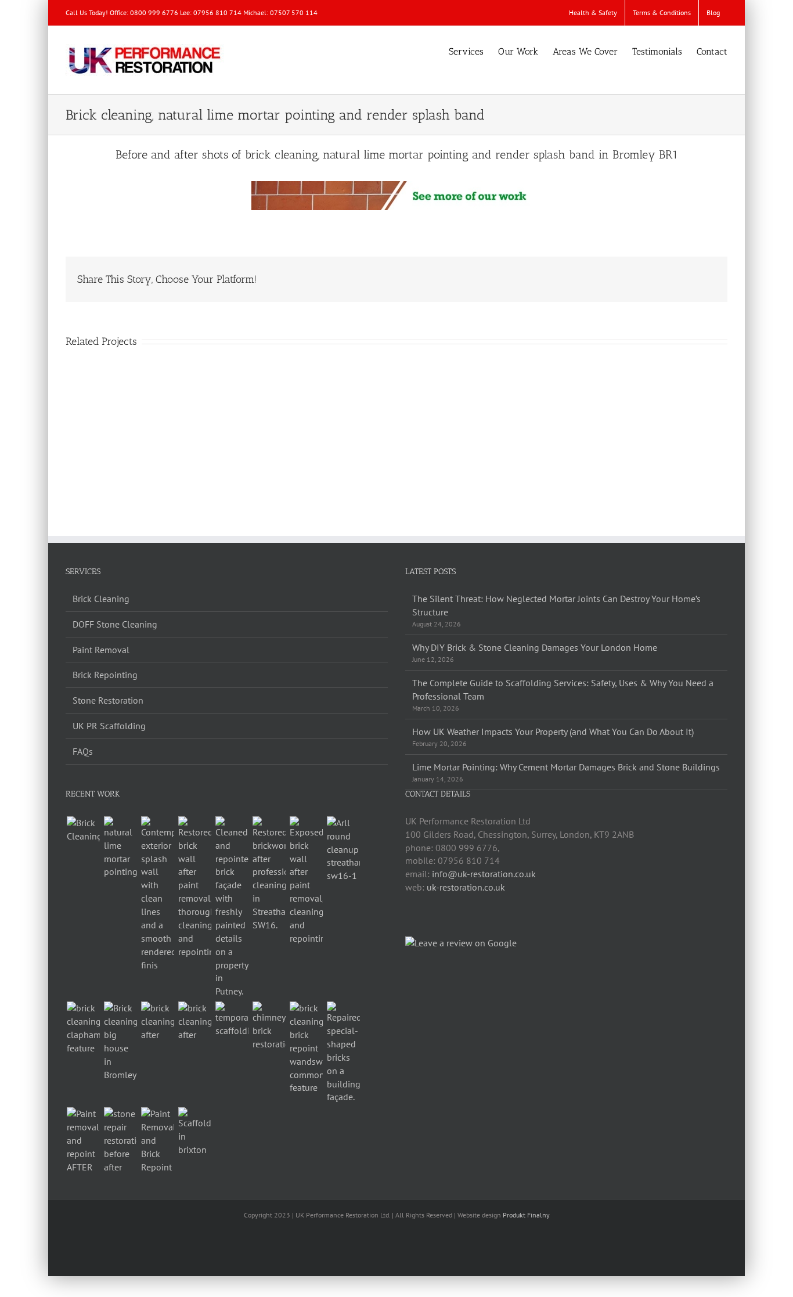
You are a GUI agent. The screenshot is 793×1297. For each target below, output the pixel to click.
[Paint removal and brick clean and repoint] (194, 887)
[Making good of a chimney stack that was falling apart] (268, 1026)
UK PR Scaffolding (109, 726)
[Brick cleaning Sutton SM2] (194, 1021)
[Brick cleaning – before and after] (157, 1021)
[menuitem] (593, 13)
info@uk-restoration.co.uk (484, 874)
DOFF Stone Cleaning (115, 624)
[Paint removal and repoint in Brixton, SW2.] (157, 1140)
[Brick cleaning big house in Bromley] (120, 1041)
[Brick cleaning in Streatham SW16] (268, 874)
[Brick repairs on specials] (343, 1052)
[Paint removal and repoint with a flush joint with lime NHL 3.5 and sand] (120, 848)
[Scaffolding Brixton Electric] (194, 1131)
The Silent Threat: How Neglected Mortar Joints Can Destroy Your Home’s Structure (556, 605)
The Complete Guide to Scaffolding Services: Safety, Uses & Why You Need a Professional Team (562, 689)
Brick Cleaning (101, 598)
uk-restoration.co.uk (466, 887)
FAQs (83, 751)
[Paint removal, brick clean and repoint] (306, 881)
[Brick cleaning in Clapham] (83, 1028)
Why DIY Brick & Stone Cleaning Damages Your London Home (534, 647)
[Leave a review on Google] (461, 943)
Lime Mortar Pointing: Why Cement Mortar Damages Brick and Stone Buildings (566, 767)
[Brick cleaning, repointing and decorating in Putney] (231, 907)
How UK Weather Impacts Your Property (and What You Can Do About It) (553, 731)
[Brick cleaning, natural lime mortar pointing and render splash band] (157, 894)
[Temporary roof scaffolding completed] (231, 1019)
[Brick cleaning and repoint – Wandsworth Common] (306, 1048)
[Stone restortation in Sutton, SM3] (120, 1140)
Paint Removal (101, 649)
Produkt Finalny (526, 1214)
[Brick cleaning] (83, 830)
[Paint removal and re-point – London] (83, 1140)
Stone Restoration (108, 700)
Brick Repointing (105, 674)
